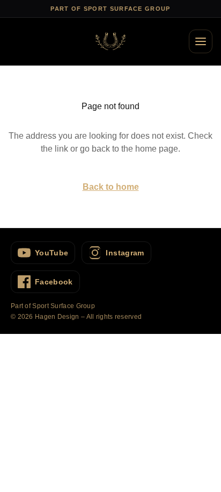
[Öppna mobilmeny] (200, 41)
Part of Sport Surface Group (53, 306)
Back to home (111, 186)
